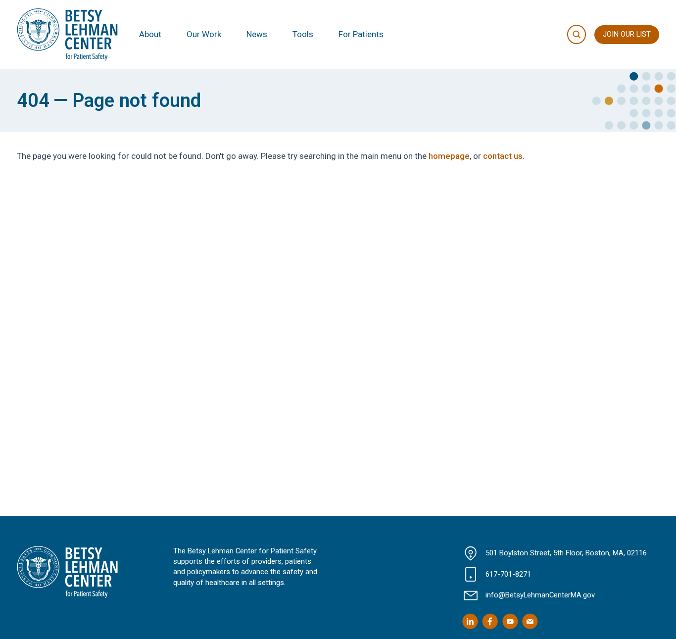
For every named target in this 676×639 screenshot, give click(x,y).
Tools (302, 34)
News (256, 34)
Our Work (204, 34)
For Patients (361, 34)
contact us (503, 156)
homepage (449, 156)
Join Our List (627, 34)
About (150, 34)
